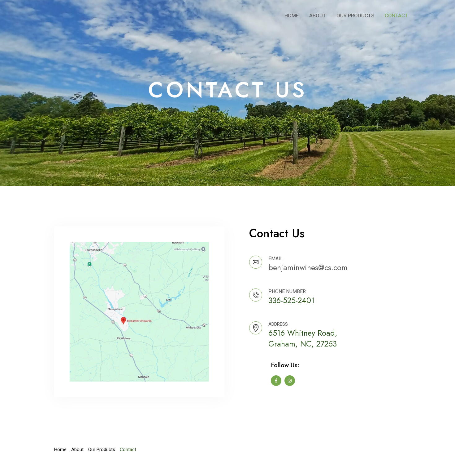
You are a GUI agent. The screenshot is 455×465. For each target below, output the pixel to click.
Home (291, 15)
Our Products (355, 15)
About (317, 15)
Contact (396, 15)
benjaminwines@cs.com (308, 267)
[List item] (276, 380)
